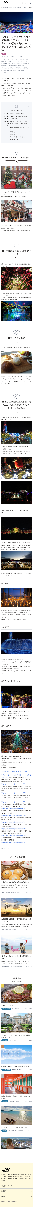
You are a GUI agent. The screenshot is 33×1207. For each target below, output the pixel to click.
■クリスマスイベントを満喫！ (15, 114)
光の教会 (4, 68)
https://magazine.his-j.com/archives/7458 (13, 802)
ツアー (3, 61)
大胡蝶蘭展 (24, 68)
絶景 (16, 70)
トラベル (9, 61)
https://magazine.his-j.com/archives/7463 (13, 784)
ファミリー (4, 63)
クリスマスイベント (22, 59)
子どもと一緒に (5, 70)
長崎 (19, 70)
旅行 (12, 70)
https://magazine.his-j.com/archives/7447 (13, 793)
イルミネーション (22, 56)
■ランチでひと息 (12, 119)
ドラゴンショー (16, 61)
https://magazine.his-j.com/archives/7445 (13, 815)
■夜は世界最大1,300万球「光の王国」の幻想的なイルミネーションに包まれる (18, 123)
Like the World (18, 7)
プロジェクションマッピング (16, 63)
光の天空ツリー (22, 65)
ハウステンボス (25, 61)
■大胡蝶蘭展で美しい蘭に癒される (17, 116)
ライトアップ (27, 63)
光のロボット (5, 65)
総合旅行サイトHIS (7, 7)
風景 (23, 70)
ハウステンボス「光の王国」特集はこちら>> (14, 771)
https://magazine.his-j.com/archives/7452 (13, 808)
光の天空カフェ (13, 65)
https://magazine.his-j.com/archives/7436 (13, 835)
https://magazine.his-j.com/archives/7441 (13, 822)
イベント (14, 56)
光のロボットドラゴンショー (18, 137)
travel (9, 56)
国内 (25, 7)
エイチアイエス (5, 59)
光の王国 (10, 68)
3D (2, 56)
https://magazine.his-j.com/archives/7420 (13, 842)
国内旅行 (18, 68)
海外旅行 (3, 1191)
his (5, 56)
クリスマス (13, 59)
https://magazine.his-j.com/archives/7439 (13, 829)
